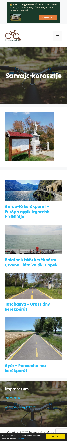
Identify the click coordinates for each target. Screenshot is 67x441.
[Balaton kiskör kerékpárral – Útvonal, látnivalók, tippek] (33, 252)
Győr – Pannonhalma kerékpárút (25, 368)
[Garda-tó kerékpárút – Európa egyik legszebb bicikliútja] (33, 199)
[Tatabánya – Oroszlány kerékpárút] (33, 296)
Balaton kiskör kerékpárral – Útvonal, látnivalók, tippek (33, 262)
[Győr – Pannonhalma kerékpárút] (33, 358)
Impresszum (13, 398)
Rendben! (55, 436)
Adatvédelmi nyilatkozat (20, 407)
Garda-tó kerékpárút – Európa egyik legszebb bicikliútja (27, 211)
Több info (20, 438)
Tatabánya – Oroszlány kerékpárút (27, 306)
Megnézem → (48, 17)
